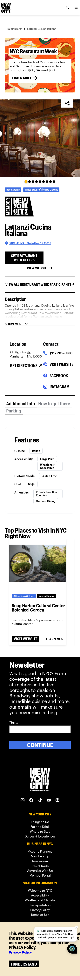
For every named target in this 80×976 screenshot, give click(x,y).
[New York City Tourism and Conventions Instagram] (22, 800)
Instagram (60, 386)
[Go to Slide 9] (54, 181)
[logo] (5, 6)
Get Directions (23, 365)
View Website (37, 268)
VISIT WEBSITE (25, 638)
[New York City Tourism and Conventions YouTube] (48, 800)
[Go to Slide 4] (36, 181)
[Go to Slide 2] (29, 181)
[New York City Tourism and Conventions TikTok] (40, 800)
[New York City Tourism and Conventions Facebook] (31, 800)
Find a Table (22, 78)
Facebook (59, 375)
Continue (40, 745)
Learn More (55, 639)
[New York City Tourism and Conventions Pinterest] (57, 800)
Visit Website (61, 364)
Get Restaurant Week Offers (24, 257)
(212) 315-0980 (61, 353)
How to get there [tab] (54, 403)
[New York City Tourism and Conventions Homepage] (40, 780)
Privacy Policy (20, 952)
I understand (24, 963)
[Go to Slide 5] (40, 181)
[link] (40, 822)
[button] (40, 138)
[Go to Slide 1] (26, 181)
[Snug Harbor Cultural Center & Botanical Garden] (37, 563)
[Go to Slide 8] (50, 181)
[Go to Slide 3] (33, 181)
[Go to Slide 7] (47, 181)
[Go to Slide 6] (43, 181)
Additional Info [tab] (20, 403)
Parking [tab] (13, 410)
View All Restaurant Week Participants (38, 284)
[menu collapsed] (76, 8)
